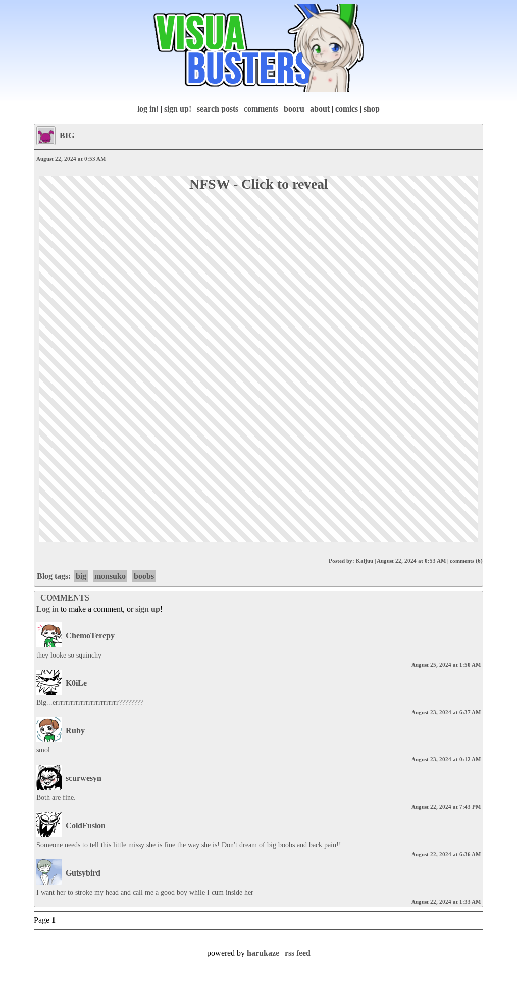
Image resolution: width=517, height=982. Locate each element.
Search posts (217, 108)
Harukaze (263, 953)
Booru (294, 108)
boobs (144, 576)
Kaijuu (364, 561)
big (81, 576)
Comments (261, 108)
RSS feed (298, 953)
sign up (147, 609)
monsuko (110, 576)
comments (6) (466, 561)
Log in (47, 609)
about (320, 108)
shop (372, 108)
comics (346, 108)
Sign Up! (177, 108)
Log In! (148, 108)
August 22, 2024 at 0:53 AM (411, 561)
